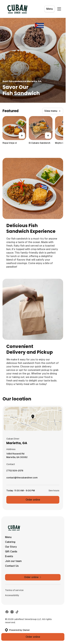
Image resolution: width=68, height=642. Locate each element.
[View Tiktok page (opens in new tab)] (17, 612)
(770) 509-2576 (14, 471)
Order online (33, 499)
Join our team (13, 561)
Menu (49, 9)
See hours (54, 490)
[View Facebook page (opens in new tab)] (7, 612)
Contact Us (12, 566)
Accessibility (12, 595)
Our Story (11, 546)
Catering (10, 542)
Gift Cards (11, 551)
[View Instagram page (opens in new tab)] (12, 612)
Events (9, 556)
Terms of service (14, 590)
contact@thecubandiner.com (22, 478)
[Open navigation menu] (59, 9)
